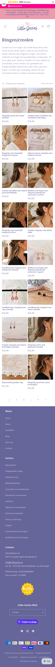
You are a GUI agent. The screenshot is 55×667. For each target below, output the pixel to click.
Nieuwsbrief (10, 465)
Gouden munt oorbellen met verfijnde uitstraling (40, 117)
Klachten (9, 501)
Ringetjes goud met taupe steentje (13, 117)
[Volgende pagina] (45, 400)
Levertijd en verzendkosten (17, 489)
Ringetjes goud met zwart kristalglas (39, 383)
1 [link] (9, 399)
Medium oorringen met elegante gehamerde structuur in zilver (38, 193)
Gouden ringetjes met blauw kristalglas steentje (14, 346)
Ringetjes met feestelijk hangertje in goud (12, 154)
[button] (5, 26)
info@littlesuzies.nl (14, 562)
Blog (7, 436)
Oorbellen (9, 430)
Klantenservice (11, 477)
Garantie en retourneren (16, 495)
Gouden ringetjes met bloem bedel (40, 231)
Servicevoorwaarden (14, 513)
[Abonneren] (42, 612)
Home (7, 418)
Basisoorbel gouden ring (12, 382)
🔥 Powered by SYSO (26, 653)
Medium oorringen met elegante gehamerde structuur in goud (38, 270)
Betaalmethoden (12, 483)
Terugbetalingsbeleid (43, 653)
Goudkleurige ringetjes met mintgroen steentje (14, 269)
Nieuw (8, 424)
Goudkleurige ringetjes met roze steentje (14, 308)
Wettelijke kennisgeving (28, 661)
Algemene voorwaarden (15, 507)
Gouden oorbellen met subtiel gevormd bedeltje (14, 192)
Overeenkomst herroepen (16, 531)
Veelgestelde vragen (14, 471)
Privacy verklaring (13, 519)
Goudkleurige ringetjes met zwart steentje (40, 308)
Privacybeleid (13, 657)
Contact (8, 448)
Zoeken (8, 525)
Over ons (9, 442)
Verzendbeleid (44, 657)
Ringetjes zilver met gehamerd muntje (36, 346)
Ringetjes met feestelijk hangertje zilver (12, 231)
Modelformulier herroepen (16, 537)
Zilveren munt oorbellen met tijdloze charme (40, 154)
